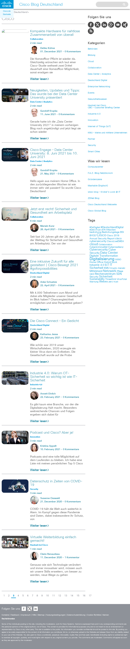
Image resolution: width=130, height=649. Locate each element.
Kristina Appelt (48, 446)
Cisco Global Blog (97, 211)
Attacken (111, 230)
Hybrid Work (110, 262)
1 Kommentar (72, 557)
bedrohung (95, 232)
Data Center (109, 252)
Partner (91, 139)
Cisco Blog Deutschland (14, 12)
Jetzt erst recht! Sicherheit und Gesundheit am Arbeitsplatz (53, 210)
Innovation (93, 120)
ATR (103, 230)
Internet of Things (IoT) (99, 126)
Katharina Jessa (49, 334)
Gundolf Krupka (48, 111)
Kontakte (5, 615)
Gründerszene (95, 179)
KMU (107, 268)
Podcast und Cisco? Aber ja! (51, 432)
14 (71, 596)
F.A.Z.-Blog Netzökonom (100, 173)
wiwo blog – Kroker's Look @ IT (104, 192)
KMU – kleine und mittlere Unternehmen (107, 133)
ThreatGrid (110, 279)
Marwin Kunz (47, 226)
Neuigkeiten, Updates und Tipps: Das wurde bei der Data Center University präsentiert (55, 94)
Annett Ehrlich (48, 394)
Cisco (101, 235)
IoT (107, 264)
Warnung (94, 282)
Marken (106, 615)
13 (65, 596)
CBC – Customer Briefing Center (104, 108)
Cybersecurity (99, 249)
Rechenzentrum (105, 274)
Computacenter (95, 167)
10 (47, 596)
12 (59, 596)
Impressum (26, 615)
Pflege (120, 271)
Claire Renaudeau (50, 554)
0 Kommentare (73, 51)
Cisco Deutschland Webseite (102, 204)
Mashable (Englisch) (98, 186)
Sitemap (41, 615)
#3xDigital (95, 227)
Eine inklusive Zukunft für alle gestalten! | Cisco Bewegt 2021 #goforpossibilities (54, 265)
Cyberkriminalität (98, 247)
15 (78, 596)
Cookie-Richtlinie (94, 615)
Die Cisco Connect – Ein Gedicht (54, 321)
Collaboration (94, 68)
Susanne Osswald (50, 498)
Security (92, 145)
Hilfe (34, 615)
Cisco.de (6, 11)
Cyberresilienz (115, 247)
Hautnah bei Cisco (97, 105)
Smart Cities (94, 152)
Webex (103, 281)
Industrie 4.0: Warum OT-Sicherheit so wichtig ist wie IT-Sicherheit (53, 377)
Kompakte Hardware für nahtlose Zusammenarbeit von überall (55, 33)
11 (53, 596)
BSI (122, 232)
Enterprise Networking (99, 87)
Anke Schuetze (48, 282)
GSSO (118, 259)
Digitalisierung (102, 259)
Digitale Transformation (104, 255)
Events (91, 93)
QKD (92, 274)
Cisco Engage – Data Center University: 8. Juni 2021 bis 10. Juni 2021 (54, 153)
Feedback (15, 615)
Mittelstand (96, 271)
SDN (119, 274)
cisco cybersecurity (106, 240)
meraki (121, 268)
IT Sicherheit (101, 266)
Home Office (96, 262)
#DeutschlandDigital (112, 227)
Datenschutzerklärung (76, 615)
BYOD (93, 235)
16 (84, 596)
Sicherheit (105, 276)
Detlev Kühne (47, 48)
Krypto (113, 268)
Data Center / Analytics (99, 74)
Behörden (93, 49)
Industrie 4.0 (94, 114)
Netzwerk (109, 271)
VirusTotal (122, 279)
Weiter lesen (38, 79)
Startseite (7, 14)
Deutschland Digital (97, 80)
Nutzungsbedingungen (55, 615)
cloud (94, 244)
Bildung (91, 55)
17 (90, 596)
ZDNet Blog (93, 198)
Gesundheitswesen (97, 99)
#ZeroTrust (95, 230)
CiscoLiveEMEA (115, 241)
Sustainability (97, 279)
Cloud (91, 61)
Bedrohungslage (111, 232)
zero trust (113, 282)
